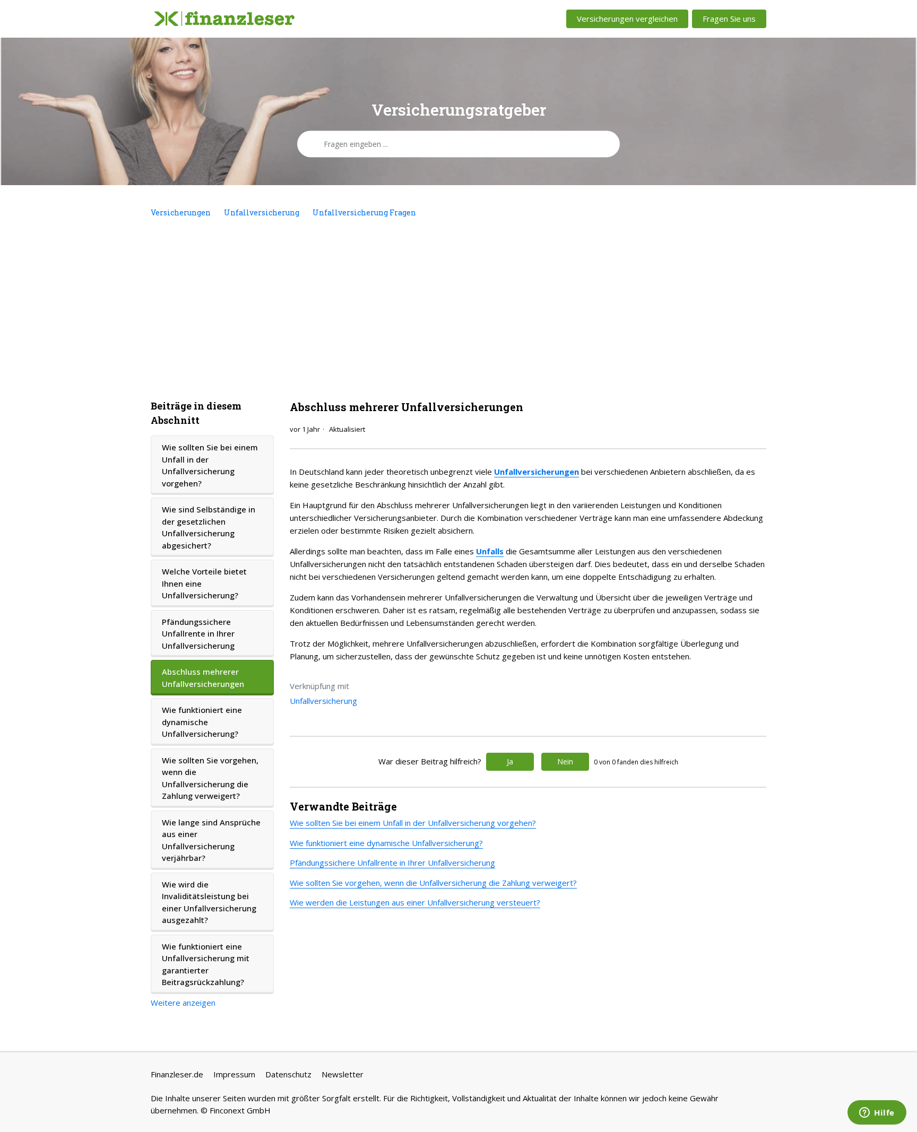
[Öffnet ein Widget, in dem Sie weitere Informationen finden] (876, 1113)
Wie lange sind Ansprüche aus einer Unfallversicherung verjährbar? (211, 840)
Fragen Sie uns (729, 18)
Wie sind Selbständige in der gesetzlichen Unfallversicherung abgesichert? (208, 527)
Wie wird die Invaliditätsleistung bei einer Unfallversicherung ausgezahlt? (209, 902)
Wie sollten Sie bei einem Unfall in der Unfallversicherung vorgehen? (210, 465)
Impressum (234, 1074)
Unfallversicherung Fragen (364, 212)
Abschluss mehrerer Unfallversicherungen (203, 677)
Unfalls (490, 551)
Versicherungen (181, 212)
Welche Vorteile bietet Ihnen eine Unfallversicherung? (204, 583)
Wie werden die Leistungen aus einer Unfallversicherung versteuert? (415, 902)
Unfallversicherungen (536, 471)
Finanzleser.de (177, 1074)
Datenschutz (288, 1074)
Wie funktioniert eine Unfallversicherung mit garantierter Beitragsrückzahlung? (205, 964)
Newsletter (343, 1074)
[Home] (224, 19)
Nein (565, 761)
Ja (510, 761)
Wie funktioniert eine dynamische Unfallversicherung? (202, 721)
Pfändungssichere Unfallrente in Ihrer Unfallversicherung (198, 633)
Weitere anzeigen (183, 1002)
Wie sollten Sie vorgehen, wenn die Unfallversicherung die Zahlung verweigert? (210, 778)
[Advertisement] (458, 308)
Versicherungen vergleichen (627, 18)
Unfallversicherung (261, 212)
